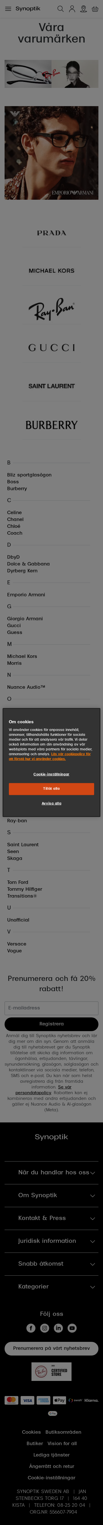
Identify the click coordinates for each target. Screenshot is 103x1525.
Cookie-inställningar (51, 774)
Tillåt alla (51, 789)
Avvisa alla (51, 803)
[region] (51, 762)
